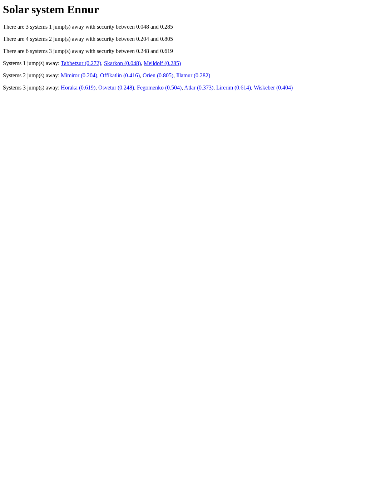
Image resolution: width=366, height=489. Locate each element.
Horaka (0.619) (78, 87)
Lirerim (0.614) (233, 87)
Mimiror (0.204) (79, 75)
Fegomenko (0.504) (159, 87)
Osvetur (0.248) (116, 87)
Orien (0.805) (158, 75)
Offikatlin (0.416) (120, 75)
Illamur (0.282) (193, 75)
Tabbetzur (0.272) (81, 63)
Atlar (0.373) (198, 87)
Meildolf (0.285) (162, 63)
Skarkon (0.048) (122, 63)
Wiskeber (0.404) (273, 87)
